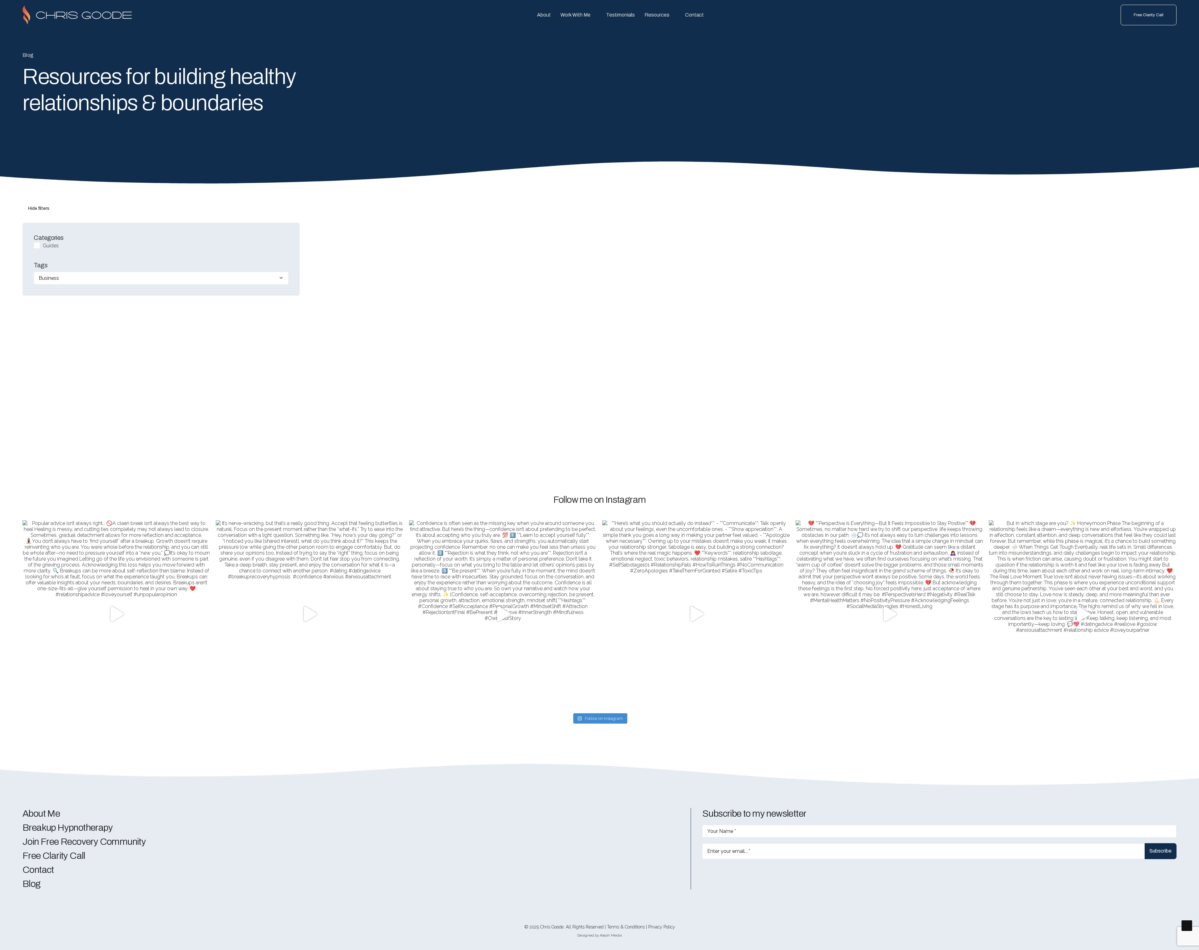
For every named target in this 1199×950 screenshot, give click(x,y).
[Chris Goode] (77, 15)
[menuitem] (544, 15)
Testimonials (620, 14)
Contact (694, 14)
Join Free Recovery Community (84, 842)
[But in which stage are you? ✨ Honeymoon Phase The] (1083, 614)
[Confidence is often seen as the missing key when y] (503, 614)
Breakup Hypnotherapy (67, 828)
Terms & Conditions (626, 926)
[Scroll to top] (1187, 925)
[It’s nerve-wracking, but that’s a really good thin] (309, 614)
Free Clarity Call (53, 856)
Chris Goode (552, 926)
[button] (704, 873)
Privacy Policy (661, 926)
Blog (31, 884)
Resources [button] (656, 14)
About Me (41, 814)
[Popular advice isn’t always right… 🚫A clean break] (116, 614)
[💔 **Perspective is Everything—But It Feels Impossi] (889, 614)
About (544, 14)
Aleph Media (611, 935)
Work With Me (575, 14)
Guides (51, 246)
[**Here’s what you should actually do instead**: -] (696, 614)
